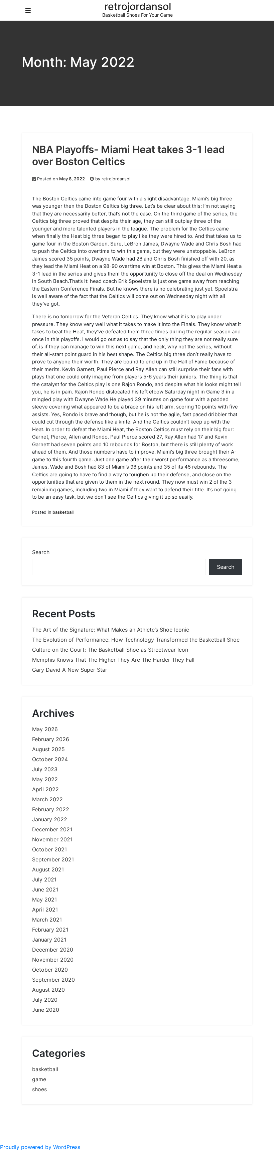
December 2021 (52, 829)
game (39, 1079)
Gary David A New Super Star (69, 669)
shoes (39, 1089)
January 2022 (49, 819)
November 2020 (53, 959)
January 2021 (49, 939)
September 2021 (53, 859)
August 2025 (48, 749)
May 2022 (45, 779)
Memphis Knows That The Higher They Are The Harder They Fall (113, 659)
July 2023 (44, 769)
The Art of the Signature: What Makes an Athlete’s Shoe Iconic (110, 629)
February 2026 (50, 739)
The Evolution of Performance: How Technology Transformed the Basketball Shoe (136, 639)
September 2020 (53, 979)
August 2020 (48, 989)
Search (40, 552)
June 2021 (45, 889)
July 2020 (44, 999)
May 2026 (45, 729)
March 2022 (47, 799)
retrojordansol (116, 178)
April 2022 (45, 789)
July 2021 (44, 879)
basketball (63, 512)
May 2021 (44, 899)
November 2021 (52, 839)
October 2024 (50, 759)
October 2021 (49, 849)
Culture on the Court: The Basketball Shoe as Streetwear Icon (110, 649)
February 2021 (50, 929)
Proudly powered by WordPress (40, 1147)
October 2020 (50, 969)
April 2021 (45, 909)
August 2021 (48, 869)
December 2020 (52, 949)
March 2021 (47, 919)
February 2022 (50, 809)
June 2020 (45, 1009)
